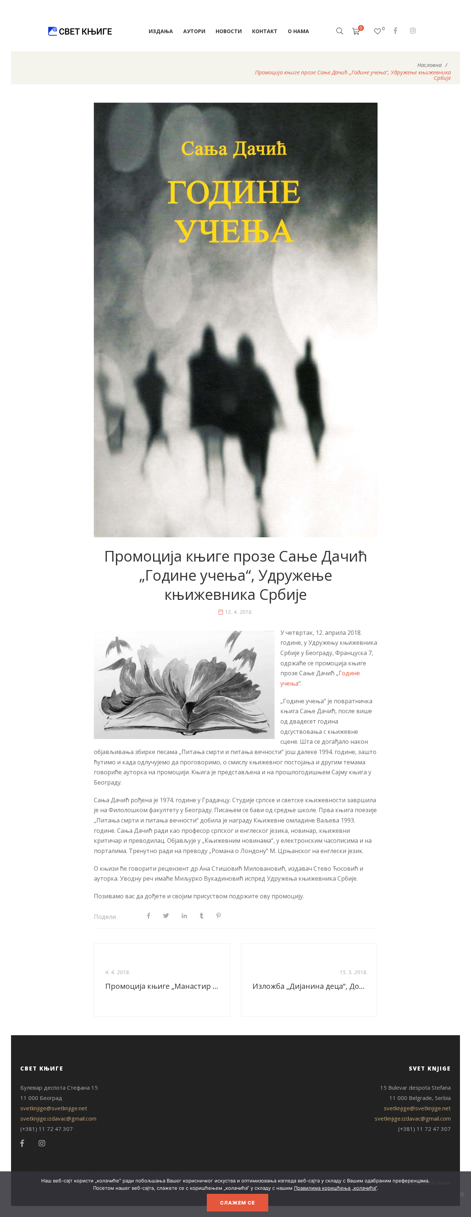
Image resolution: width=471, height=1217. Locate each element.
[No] (461, 1194)
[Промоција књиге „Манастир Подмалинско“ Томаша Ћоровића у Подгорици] (162, 980)
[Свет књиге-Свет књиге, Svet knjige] (80, 31)
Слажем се (237, 1203)
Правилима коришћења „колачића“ (335, 1188)
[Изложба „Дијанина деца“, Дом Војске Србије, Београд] (309, 980)
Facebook (395, 30)
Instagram (413, 30)
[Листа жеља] (377, 31)
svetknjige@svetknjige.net (53, 1108)
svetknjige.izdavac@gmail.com (58, 1118)
